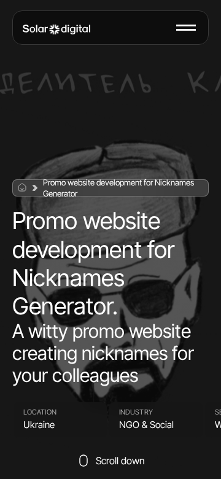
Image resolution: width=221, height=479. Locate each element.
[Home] (56, 29)
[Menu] (186, 27)
